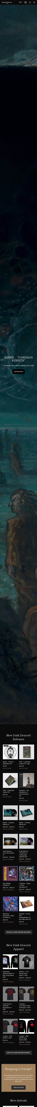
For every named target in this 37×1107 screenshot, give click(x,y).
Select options (8, 829)
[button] (20, 2)
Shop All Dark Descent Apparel (18, 1052)
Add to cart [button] (7, 768)
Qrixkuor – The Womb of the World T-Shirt (24, 973)
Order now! (18, 371)
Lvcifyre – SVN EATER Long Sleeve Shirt (23, 1038)
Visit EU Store (18, 1087)
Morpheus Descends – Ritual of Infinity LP (8, 915)
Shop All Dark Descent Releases (18, 932)
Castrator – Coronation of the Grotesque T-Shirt (24, 1005)
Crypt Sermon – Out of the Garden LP (8, 853)
